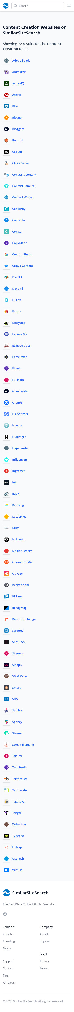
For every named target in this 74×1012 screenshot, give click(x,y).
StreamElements (23, 745)
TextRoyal (18, 802)
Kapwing (18, 505)
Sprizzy (17, 722)
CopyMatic (19, 243)
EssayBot (18, 323)
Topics (7, 948)
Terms (44, 968)
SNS (15, 699)
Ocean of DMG (22, 562)
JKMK (15, 494)
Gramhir (18, 403)
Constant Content (24, 175)
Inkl (14, 482)
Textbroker (19, 779)
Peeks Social (20, 585)
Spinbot (17, 710)
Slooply (17, 665)
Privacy (45, 961)
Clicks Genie (20, 163)
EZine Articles (21, 346)
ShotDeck (18, 642)
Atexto (16, 95)
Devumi (17, 289)
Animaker (19, 72)
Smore (16, 688)
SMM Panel (19, 676)
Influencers (20, 460)
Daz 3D (17, 277)
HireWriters (20, 414)
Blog (15, 106)
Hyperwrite (20, 448)
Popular (8, 934)
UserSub (18, 859)
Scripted (18, 631)
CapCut (17, 152)
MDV (15, 528)
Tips (5, 975)
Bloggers (18, 129)
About (44, 934)
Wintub (17, 870)
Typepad (18, 836)
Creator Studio (22, 254)
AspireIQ (18, 83)
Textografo (19, 790)
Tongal (16, 813)
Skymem (18, 653)
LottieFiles (19, 517)
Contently (19, 209)
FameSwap (19, 357)
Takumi (17, 756)
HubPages (19, 437)
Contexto (18, 220)
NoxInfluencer (22, 551)
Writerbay (19, 824)
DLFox (16, 300)
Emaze (16, 311)
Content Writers (23, 197)
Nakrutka (18, 539)
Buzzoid (17, 140)
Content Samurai (23, 186)
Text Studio (19, 767)
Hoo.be (17, 425)
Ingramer (18, 471)
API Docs (9, 983)
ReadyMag (19, 608)
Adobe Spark (21, 61)
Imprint (45, 941)
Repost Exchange (24, 619)
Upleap (17, 847)
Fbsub (16, 368)
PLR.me (17, 596)
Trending (9, 941)
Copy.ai (17, 232)
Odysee (17, 574)
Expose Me (19, 334)
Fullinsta (18, 380)
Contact (8, 968)
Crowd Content (22, 266)
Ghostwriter (20, 391)
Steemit (17, 733)
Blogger (17, 118)
